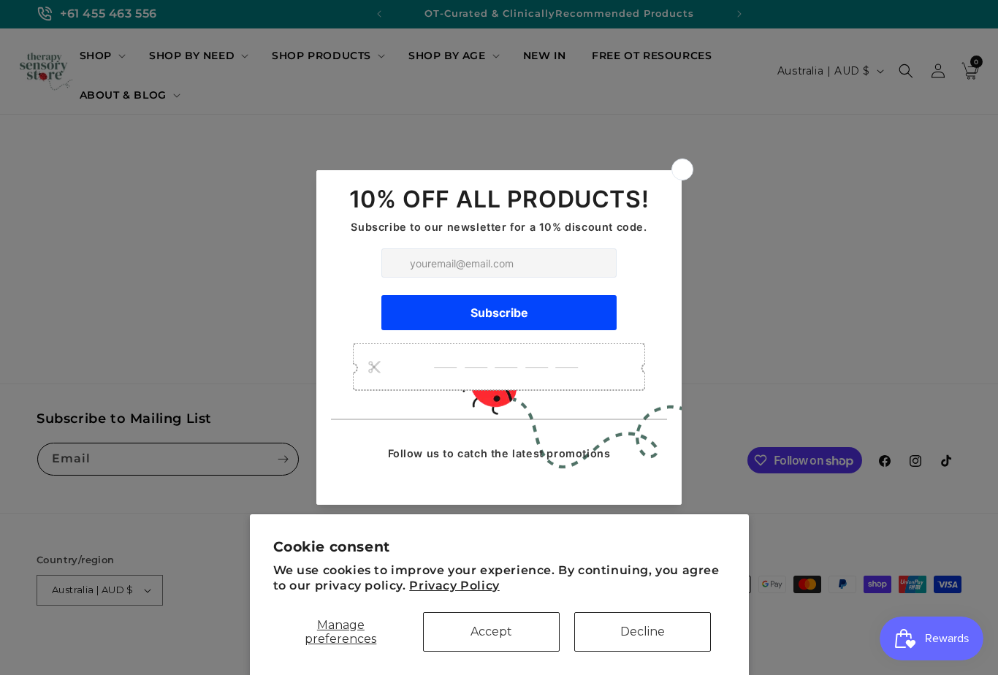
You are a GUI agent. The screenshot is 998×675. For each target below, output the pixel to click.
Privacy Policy (454, 585)
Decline (642, 631)
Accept (491, 631)
